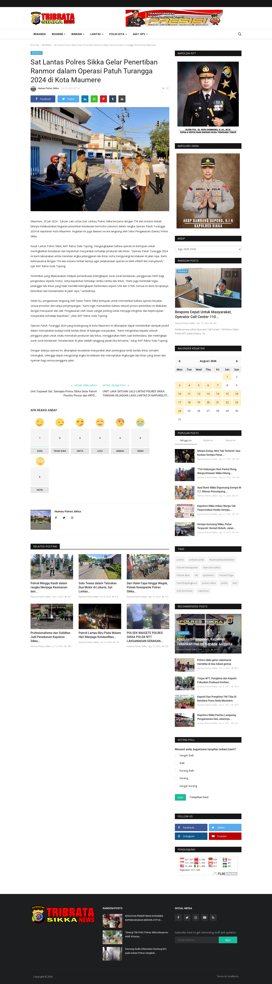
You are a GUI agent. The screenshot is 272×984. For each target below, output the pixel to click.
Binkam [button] (77, 34)
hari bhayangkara (187, 583)
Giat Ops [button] (139, 34)
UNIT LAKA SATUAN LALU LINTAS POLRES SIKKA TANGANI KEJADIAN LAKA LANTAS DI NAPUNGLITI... (136, 393)
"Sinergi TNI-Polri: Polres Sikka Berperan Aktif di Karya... (146, 934)
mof (235, 583)
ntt (196, 575)
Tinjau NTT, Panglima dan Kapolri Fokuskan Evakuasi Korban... (217, 680)
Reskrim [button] (58, 34)
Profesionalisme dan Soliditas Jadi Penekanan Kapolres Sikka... (50, 637)
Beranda (39, 34)
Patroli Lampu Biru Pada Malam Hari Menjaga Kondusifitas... (100, 635)
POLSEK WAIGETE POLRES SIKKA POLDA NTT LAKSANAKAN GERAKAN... (145, 637)
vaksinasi (203, 590)
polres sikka (209, 583)
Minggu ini (186, 440)
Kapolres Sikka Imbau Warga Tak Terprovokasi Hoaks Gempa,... (216, 507)
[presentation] (227, 274)
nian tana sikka (211, 567)
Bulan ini (208, 440)
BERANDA (46, 45)
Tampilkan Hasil (199, 797)
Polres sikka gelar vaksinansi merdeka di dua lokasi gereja (214, 662)
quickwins (208, 575)
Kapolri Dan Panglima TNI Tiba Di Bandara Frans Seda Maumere (216, 698)
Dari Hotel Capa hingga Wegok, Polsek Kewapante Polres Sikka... (147, 587)
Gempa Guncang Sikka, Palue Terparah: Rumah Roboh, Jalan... (216, 526)
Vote (180, 797)
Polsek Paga (226, 575)
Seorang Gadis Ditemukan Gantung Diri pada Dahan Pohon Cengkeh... (145, 951)
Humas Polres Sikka (48, 88)
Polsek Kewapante (187, 567)
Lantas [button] (96, 34)
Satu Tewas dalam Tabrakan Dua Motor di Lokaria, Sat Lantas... (98, 587)
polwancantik (196, 559)
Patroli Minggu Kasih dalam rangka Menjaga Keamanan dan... (49, 587)
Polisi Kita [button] (117, 34)
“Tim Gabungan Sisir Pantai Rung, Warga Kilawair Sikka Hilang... (217, 471)
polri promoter (185, 590)
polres (180, 559)
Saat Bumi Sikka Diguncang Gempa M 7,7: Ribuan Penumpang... (219, 489)
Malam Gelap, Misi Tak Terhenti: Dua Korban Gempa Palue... (218, 452)
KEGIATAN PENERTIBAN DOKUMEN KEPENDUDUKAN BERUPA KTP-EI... (144, 918)
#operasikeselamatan (221, 559)
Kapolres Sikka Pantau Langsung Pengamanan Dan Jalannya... (216, 717)
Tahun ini (230, 440)
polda (224, 583)
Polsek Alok (183, 575)
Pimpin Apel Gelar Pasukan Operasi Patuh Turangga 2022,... (204, 314)
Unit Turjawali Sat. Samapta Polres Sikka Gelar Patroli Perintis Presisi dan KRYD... (64, 393)
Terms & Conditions (228, 976)
